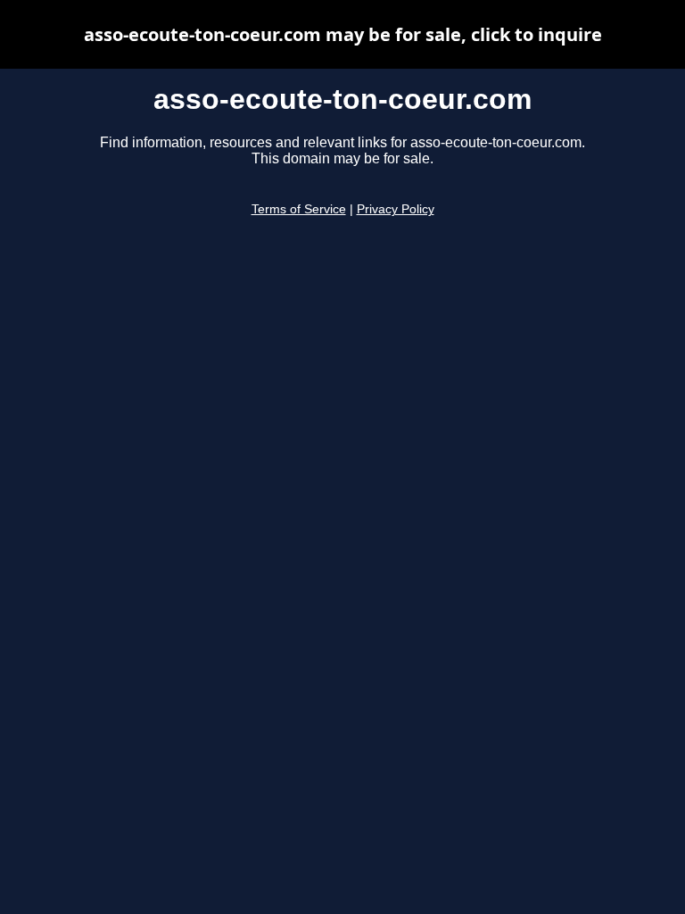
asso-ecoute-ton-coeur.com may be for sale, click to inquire (343, 34)
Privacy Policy (395, 209)
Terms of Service (299, 209)
